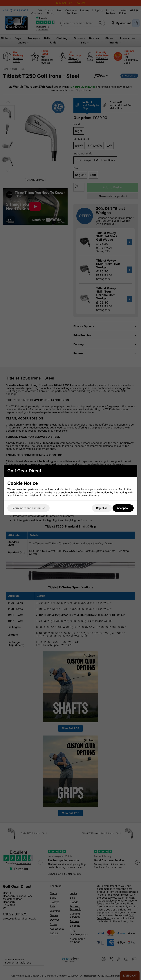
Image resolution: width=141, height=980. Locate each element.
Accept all (123, 508)
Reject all (101, 508)
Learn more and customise (28, 508)
